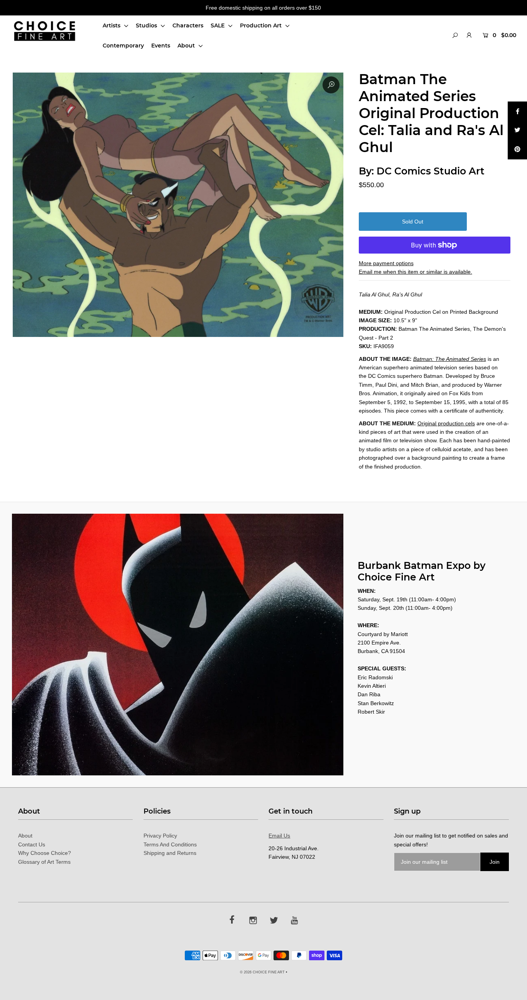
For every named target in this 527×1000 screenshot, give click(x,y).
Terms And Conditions (170, 844)
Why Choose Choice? (44, 853)
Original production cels (446, 423)
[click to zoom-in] (331, 84)
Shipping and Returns (170, 853)
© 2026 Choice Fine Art (262, 972)
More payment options (386, 263)
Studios (147, 25)
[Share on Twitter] (517, 130)
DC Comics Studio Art (431, 171)
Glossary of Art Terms (44, 862)
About (186, 45)
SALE (218, 25)
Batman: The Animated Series (449, 359)
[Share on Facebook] (517, 111)
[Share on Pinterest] (517, 149)
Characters (187, 25)
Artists (112, 25)
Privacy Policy (160, 835)
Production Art (261, 25)
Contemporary (123, 45)
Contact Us (31, 844)
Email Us (279, 835)
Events (160, 45)
